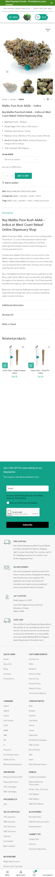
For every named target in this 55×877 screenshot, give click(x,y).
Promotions (9, 678)
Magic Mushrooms (12, 861)
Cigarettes (35, 834)
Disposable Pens (11, 781)
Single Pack (34, 839)
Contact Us (34, 659)
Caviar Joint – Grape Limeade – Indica (14, 371)
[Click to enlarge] (7, 72)
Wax (30, 705)
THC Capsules (9, 816)
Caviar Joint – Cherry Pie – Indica (40, 371)
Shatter (32, 715)
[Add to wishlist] (22, 347)
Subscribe (27, 524)
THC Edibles (34, 794)
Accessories (35, 811)
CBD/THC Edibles (36, 803)
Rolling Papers (35, 826)
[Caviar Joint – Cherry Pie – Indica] (40, 355)
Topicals (7, 836)
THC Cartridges (10, 786)
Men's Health (9, 846)
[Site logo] (27, 17)
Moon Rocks (34, 749)
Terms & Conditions (37, 693)
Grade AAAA (7, 154)
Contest (7, 673)
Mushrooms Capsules (13, 866)
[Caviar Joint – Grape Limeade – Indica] (14, 355)
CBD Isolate (34, 744)
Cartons (32, 844)
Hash (31, 759)
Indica (38, 195)
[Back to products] (48, 99)
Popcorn (7, 749)
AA (5, 740)
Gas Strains (8, 720)
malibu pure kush (41, 200)
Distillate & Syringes (38, 740)
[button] (5, 51)
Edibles (32, 772)
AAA (5, 735)
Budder (32, 710)
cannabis (22, 200)
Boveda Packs (35, 816)
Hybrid (6, 710)
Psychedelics (10, 799)
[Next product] (51, 99)
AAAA (21, 99)
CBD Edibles (34, 799)
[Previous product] (44, 99)
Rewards (32, 668)
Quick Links (9, 654)
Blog (6, 668)
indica (29, 200)
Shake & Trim (9, 759)
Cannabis (23, 195)
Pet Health (8, 841)
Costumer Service (38, 654)
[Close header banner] (51, 3)
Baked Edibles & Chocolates (36, 783)
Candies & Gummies (37, 776)
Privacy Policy (35, 683)
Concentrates (36, 701)
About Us (8, 664)
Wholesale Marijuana (13, 764)
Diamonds (33, 735)
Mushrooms (10, 856)
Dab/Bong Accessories (39, 821)
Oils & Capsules (12, 811)
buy (14, 200)
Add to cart (23, 176)
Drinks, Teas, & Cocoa (38, 789)
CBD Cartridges (10, 791)
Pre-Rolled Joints (11, 754)
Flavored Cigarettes (37, 848)
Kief (30, 754)
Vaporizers (9, 772)
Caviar (31, 730)
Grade (13, 99)
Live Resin (33, 720)
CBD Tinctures (10, 831)
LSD (5, 804)
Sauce (31, 725)
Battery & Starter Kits (13, 776)
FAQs (31, 664)
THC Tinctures (10, 826)
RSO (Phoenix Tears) (38, 764)
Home (4, 99)
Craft (6, 725)
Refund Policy (35, 688)
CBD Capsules (10, 821)
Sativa (6, 715)
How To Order (35, 673)
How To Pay (34, 678)
